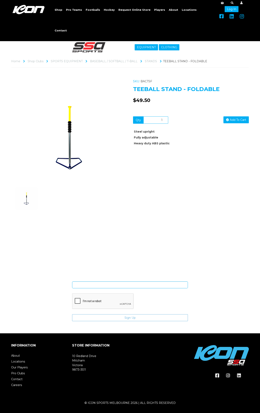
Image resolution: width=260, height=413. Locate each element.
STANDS (151, 61)
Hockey (109, 9)
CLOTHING (169, 47)
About (173, 9)
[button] (22, 157)
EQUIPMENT (146, 47)
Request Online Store (134, 9)
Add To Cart (237, 120)
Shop (58, 9)
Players (159, 9)
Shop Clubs (35, 61)
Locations (189, 9)
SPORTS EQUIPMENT (67, 61)
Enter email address (130, 278)
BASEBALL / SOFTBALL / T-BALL (114, 61)
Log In (231, 9)
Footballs (93, 9)
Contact (61, 30)
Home (15, 61)
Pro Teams (74, 9)
